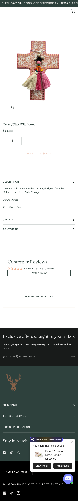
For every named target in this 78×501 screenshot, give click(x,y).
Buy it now (39, 168)
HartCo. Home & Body (20, 484)
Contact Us (10, 229)
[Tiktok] (11, 452)
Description (11, 182)
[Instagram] (18, 452)
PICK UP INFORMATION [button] (16, 427)
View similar (42, 465)
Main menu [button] (10, 405)
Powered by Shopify (55, 484)
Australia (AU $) (16, 472)
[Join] (70, 356)
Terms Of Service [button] (14, 416)
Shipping (8, 219)
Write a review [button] (39, 273)
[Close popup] (72, 442)
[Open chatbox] (68, 479)
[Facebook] (4, 452)
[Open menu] (8, 11)
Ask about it (63, 465)
